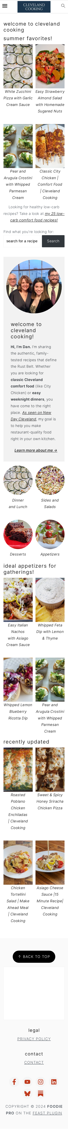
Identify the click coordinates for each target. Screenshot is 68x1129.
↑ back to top (34, 956)
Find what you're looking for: (28, 232)
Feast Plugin (47, 1113)
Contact (34, 1062)
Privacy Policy (34, 1039)
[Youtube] (27, 1082)
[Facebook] (14, 1082)
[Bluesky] (27, 1093)
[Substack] (40, 1093)
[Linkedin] (54, 1082)
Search (53, 241)
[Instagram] (40, 1082)
